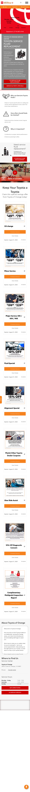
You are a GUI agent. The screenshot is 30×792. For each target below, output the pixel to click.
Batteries (23, 27)
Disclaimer (23, 239)
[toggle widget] (26, 787)
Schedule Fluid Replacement (19, 159)
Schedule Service (15, 232)
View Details (15, 236)
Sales (5, 7)
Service (15, 7)
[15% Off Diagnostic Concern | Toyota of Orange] (15, 542)
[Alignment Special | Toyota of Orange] (15, 405)
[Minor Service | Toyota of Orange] (15, 268)
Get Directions (25, 7)
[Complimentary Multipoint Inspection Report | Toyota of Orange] (15, 589)
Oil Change (17, 26)
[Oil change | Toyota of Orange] (15, 223)
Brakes (11, 27)
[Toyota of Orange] (8, 3)
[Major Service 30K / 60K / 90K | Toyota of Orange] (15, 312)
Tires (5, 27)
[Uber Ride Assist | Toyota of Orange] (15, 497)
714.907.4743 (12, 670)
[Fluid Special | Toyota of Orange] (15, 360)
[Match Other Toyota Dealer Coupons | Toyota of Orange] (15, 450)
